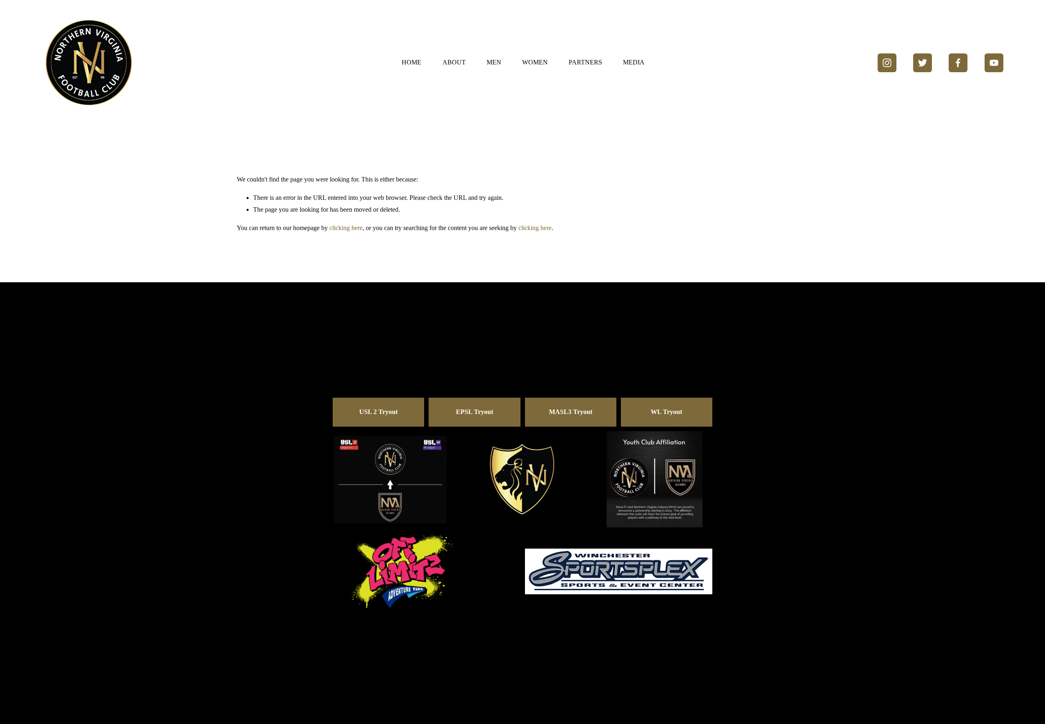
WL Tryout (666, 411)
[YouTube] (994, 62)
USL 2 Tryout (378, 411)
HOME (411, 62)
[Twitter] (922, 62)
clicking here (345, 227)
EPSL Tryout (474, 411)
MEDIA (634, 62)
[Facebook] (958, 62)
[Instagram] (887, 62)
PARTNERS (585, 62)
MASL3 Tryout (570, 411)
